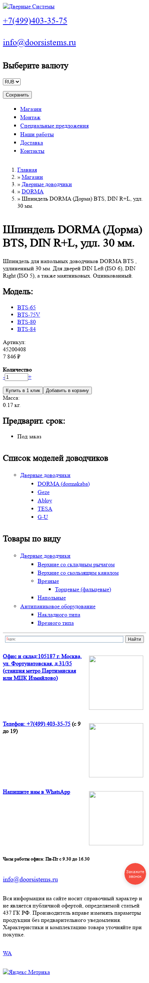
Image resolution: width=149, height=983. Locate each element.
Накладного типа (59, 614)
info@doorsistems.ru (39, 42)
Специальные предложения (54, 125)
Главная (27, 169)
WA (7, 953)
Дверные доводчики (47, 184)
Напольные (52, 597)
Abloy (45, 500)
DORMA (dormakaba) (64, 483)
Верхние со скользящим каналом (78, 572)
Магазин (31, 109)
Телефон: (15, 723)
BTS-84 (26, 329)
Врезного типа (56, 622)
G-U (43, 517)
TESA (45, 508)
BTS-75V (28, 314)
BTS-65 (26, 307)
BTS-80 (26, 321)
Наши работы (37, 134)
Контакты (32, 150)
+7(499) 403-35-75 (49, 723)
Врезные (48, 581)
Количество (17, 369)
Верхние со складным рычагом (76, 564)
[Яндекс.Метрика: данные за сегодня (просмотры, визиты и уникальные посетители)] (26, 972)
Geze (44, 492)
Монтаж (30, 117)
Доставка (31, 142)
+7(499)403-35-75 (35, 21)
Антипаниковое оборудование (57, 606)
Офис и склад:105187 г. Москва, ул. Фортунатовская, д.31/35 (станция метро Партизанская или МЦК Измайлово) (42, 667)
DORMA (33, 191)
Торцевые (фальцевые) (83, 589)
